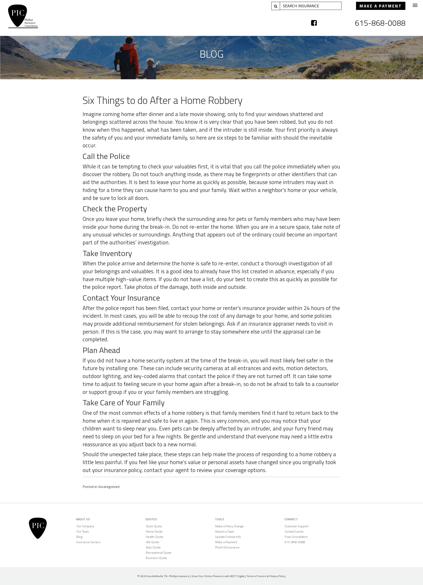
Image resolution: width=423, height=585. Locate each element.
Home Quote (154, 531)
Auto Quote (153, 547)
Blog (79, 536)
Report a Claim (224, 531)
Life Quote (152, 542)
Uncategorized (108, 486)
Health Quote (154, 536)
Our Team (82, 531)
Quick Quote (154, 526)
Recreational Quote (158, 552)
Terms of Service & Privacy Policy (266, 576)
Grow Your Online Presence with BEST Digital (218, 576)
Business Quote (156, 557)
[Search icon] (275, 6)
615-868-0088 (380, 23)
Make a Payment (381, 6)
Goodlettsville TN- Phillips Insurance (168, 576)
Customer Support (296, 526)
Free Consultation (296, 536)
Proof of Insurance (227, 547)
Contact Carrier (294, 531)
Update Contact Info (228, 536)
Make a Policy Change (229, 526)
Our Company (85, 526)
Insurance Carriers (88, 542)
